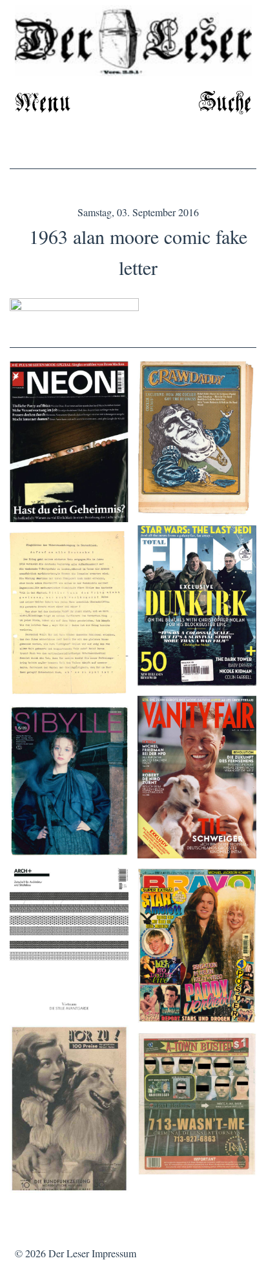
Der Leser (68, 1253)
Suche (225, 103)
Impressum (114, 1253)
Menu (43, 103)
